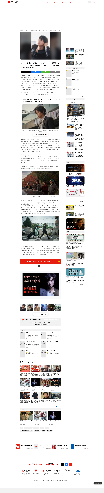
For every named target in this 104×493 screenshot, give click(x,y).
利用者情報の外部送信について (64, 480)
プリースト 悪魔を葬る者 (52, 341)
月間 (74, 102)
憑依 (57, 81)
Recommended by (53, 406)
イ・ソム (42, 427)
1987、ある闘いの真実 (30, 341)
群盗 (27, 350)
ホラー (43, 430)
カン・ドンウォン (47, 85)
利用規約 (47, 480)
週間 (72, 102)
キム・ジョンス (36, 143)
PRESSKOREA (37, 430)
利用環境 (51, 480)
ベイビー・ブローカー (51, 332)
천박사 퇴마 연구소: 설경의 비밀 (26, 430)
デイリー (68, 102)
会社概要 (35, 480)
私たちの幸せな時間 (51, 350)
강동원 (47, 427)
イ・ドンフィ (28, 141)
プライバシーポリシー (41, 480)
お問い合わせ (56, 480)
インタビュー (49, 430)
